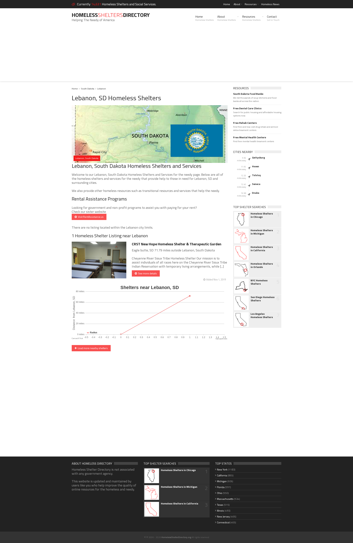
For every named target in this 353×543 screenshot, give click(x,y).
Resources (251, 4)
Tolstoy (256, 175)
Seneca (256, 184)
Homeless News (270, 4)
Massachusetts (225, 499)
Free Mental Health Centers (249, 137)
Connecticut (223, 522)
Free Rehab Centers (245, 123)
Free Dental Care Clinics (247, 108)
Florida (220, 487)
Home (226, 4)
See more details (147, 273)
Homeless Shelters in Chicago (262, 215)
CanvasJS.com (221, 339)
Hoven (255, 166)
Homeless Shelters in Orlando (262, 265)
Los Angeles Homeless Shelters (262, 315)
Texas (220, 505)
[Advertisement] (176, 55)
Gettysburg (258, 157)
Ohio (219, 493)
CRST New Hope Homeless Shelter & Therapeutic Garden (176, 244)
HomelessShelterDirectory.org (176, 537)
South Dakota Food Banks (248, 93)
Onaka (255, 192)
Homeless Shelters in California (262, 248)
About (237, 4)
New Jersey (223, 516)
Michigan (222, 481)
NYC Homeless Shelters (259, 282)
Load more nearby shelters (92, 348)
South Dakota (87, 88)
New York (222, 469)
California (222, 475)
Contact (273, 18)
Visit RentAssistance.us (90, 217)
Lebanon (101, 88)
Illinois (220, 511)
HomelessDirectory (111, 15)
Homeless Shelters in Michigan (262, 232)
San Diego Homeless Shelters (262, 298)
